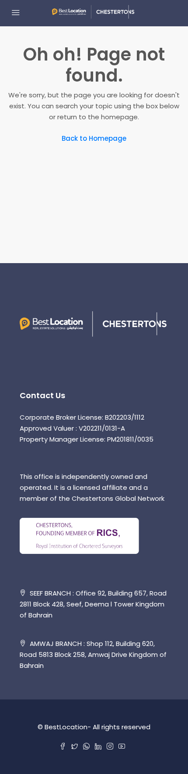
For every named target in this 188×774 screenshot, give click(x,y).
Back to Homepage (94, 138)
